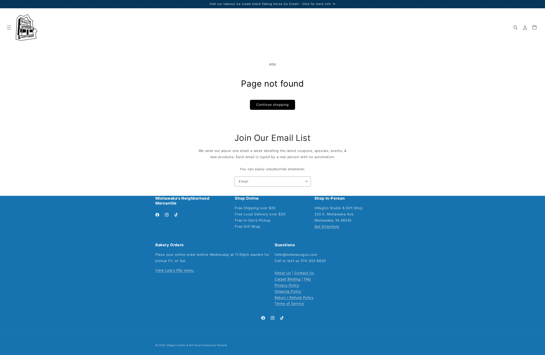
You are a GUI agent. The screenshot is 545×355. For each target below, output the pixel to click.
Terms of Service (289, 304)
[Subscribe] (306, 181)
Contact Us (304, 273)
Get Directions (326, 226)
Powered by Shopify (214, 345)
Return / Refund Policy (294, 297)
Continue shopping (272, 105)
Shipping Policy (288, 291)
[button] (9, 27)
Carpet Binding (287, 279)
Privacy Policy (287, 285)
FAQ (307, 279)
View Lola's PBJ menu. (174, 270)
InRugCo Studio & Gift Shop (184, 345)
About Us (283, 273)
